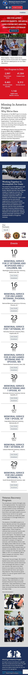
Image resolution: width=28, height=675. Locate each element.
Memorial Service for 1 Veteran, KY (14, 445)
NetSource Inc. (22, 673)
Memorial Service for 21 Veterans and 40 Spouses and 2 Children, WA (14, 264)
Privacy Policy (10, 671)
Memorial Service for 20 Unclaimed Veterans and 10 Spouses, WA (14, 358)
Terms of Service (18, 671)
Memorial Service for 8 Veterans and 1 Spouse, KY (14, 388)
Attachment (14, 278)
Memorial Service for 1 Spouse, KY (14, 417)
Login (3, 673)
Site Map (4, 671)
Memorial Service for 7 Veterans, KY (14, 327)
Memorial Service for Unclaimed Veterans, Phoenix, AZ (14, 297)
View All (6, 230)
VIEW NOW (14, 30)
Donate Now (17, 7)
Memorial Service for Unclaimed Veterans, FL (14, 475)
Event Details (14, 275)
